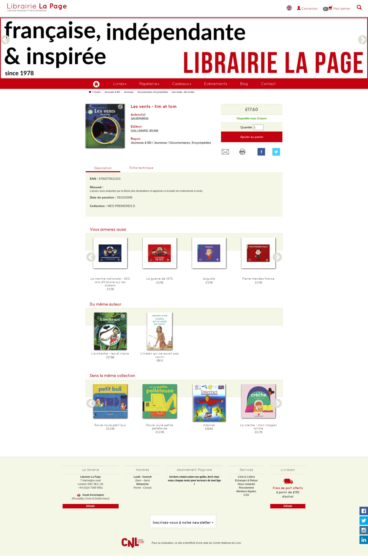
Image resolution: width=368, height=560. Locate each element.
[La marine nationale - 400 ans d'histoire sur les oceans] (110, 253)
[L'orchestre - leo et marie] (110, 331)
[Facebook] (261, 152)
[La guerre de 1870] (160, 253)
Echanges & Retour (246, 480)
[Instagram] (363, 530)
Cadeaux (180, 83)
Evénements (215, 83)
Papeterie (148, 83)
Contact (268, 83)
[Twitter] (277, 152)
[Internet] (209, 402)
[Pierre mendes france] (259, 253)
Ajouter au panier (251, 137)
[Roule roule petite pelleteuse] (160, 401)
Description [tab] (103, 168)
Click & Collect (246, 476)
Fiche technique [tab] (141, 167)
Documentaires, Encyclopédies (153, 92)
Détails (90, 506)
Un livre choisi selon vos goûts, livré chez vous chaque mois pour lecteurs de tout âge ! (194, 480)
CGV (246, 494)
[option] (184, 39)
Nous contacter (246, 484)
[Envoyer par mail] (226, 152)
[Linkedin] (363, 540)
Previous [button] (5, 34)
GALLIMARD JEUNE (144, 130)
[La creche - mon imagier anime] (259, 401)
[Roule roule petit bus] (110, 401)
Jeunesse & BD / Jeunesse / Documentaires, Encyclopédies (171, 142)
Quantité (246, 127)
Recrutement (246, 487)
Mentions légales (246, 491)
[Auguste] (209, 253)
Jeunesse (129, 92)
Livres (118, 83)
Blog (244, 83)
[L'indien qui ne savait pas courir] (160, 331)
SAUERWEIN (139, 118)
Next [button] (362, 34)
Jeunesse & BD (112, 92)
